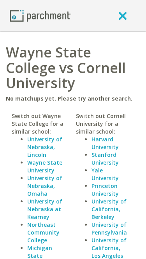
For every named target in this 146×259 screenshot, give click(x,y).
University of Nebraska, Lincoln (44, 147)
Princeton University (105, 189)
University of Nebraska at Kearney (44, 209)
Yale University (105, 174)
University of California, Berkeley (109, 209)
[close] (122, 15)
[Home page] (40, 15)
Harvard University (105, 143)
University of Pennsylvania (109, 228)
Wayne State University (44, 166)
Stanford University (105, 158)
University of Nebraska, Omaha (44, 185)
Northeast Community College (43, 232)
